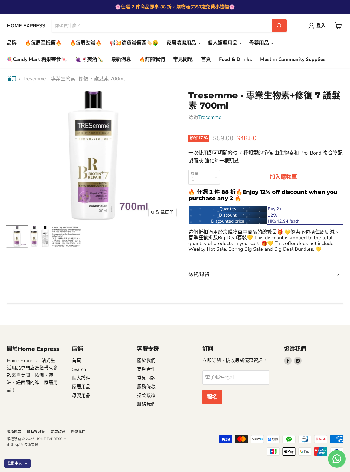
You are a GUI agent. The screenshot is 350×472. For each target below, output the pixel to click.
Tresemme (209, 117)
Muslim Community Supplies (293, 59)
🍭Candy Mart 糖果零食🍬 (37, 59)
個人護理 (81, 378)
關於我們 (146, 360)
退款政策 (146, 395)
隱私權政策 (36, 431)
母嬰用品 (259, 43)
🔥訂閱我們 (152, 59)
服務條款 (146, 387)
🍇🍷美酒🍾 (89, 59)
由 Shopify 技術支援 (22, 444)
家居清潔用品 (182, 43)
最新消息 (121, 59)
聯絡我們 (146, 404)
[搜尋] (279, 25)
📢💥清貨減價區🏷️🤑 (134, 43)
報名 (212, 397)
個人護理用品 (223, 43)
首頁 (206, 59)
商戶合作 (146, 369)
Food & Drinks (235, 59)
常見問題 (183, 59)
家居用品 (81, 387)
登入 (321, 25)
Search (79, 369)
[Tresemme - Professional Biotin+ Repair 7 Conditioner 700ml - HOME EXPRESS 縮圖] (17, 236)
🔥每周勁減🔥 (85, 43)
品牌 (12, 43)
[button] (17, 463)
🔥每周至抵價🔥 (43, 43)
